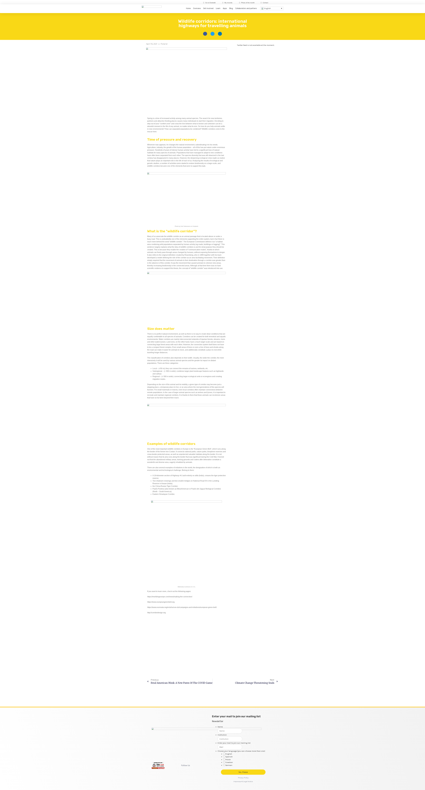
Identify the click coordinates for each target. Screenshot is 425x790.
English (228, 754)
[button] (205, 34)
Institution (222, 735)
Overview (197, 8)
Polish (228, 759)
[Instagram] (281, 2)
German (228, 765)
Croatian (229, 762)
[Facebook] (274, 2)
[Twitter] (278, 2)
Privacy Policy (243, 778)
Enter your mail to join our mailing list (234, 743)
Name (220, 727)
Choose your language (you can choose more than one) (241, 751)
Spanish (229, 757)
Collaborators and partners (246, 8)
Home (188, 8)
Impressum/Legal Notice (243, 781)
